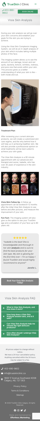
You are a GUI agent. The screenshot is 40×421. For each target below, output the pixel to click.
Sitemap (20, 395)
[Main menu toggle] (35, 4)
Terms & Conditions (20, 391)
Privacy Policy (20, 386)
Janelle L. (32, 268)
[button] (28, 12)
